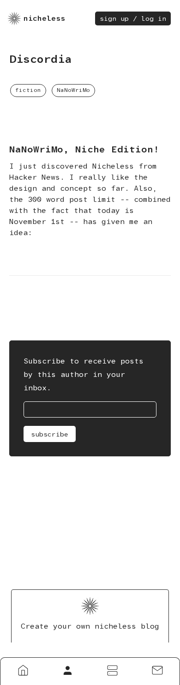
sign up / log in (133, 18)
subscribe (49, 434)
